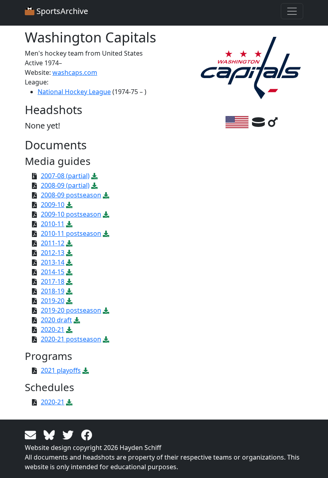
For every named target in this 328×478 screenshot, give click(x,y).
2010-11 (52, 223)
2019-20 (52, 300)
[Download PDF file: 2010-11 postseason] (106, 233)
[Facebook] (86, 434)
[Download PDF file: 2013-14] (69, 262)
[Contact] (32, 434)
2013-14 (52, 262)
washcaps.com (74, 72)
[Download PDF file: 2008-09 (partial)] (94, 185)
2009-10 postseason (71, 214)
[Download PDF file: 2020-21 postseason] (106, 339)
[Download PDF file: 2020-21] (69, 329)
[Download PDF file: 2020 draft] (77, 320)
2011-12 (52, 243)
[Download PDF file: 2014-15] (69, 272)
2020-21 (52, 329)
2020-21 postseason (71, 339)
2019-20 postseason (71, 310)
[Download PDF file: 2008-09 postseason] (106, 195)
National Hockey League (74, 91)
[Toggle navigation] (292, 11)
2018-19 (52, 291)
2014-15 (52, 271)
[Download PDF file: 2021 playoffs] (85, 370)
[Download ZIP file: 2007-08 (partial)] (94, 176)
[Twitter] (69, 434)
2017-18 (52, 281)
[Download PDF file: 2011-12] (69, 243)
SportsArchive (61, 11)
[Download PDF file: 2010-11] (69, 224)
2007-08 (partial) (65, 175)
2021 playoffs (61, 370)
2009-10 (52, 204)
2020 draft (56, 319)
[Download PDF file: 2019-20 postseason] (106, 310)
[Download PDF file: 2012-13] (69, 252)
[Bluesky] (51, 434)
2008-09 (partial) (65, 185)
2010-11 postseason (71, 233)
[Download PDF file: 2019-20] (69, 300)
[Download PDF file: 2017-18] (69, 281)
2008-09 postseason (71, 195)
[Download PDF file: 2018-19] (69, 291)
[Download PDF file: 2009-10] (69, 204)
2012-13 (52, 252)
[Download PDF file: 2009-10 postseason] (106, 214)
